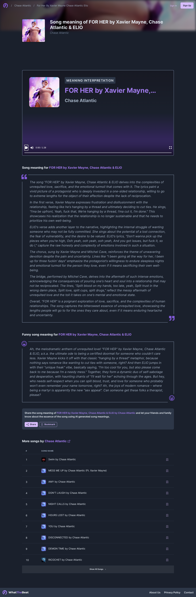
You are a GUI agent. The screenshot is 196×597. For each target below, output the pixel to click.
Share (33, 424)
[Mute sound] (32, 148)
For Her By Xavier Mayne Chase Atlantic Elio (62, 5)
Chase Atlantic (22, 5)
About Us (154, 592)
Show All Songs (96, 569)
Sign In (173, 5)
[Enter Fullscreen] (170, 148)
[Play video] (26, 148)
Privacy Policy (172, 592)
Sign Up (187, 5)
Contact (189, 592)
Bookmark (49, 424)
